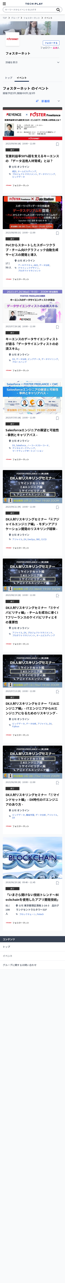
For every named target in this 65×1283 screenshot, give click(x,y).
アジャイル (17, 539)
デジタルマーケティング (23, 448)
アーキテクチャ (25, 265)
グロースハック (19, 361)
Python (15, 726)
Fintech (40, 914)
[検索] (58, 10)
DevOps (31, 539)
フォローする (51, 42)
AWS (36, 265)
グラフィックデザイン (28, 267)
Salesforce (21, 445)
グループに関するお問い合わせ (20, 965)
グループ (15, 17)
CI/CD (44, 539)
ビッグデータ (18, 176)
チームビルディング (27, 171)
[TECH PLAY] (34, 4)
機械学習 (30, 814)
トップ (6, 946)
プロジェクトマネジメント (24, 174)
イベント (7, 956)
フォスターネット (31, 17)
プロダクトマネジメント (29, 270)
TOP (5, 17)
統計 (14, 171)
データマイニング (46, 174)
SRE (38, 539)
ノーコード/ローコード (38, 445)
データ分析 (44, 265)
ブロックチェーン (27, 914)
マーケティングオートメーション (27, 450)
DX (13, 359)
